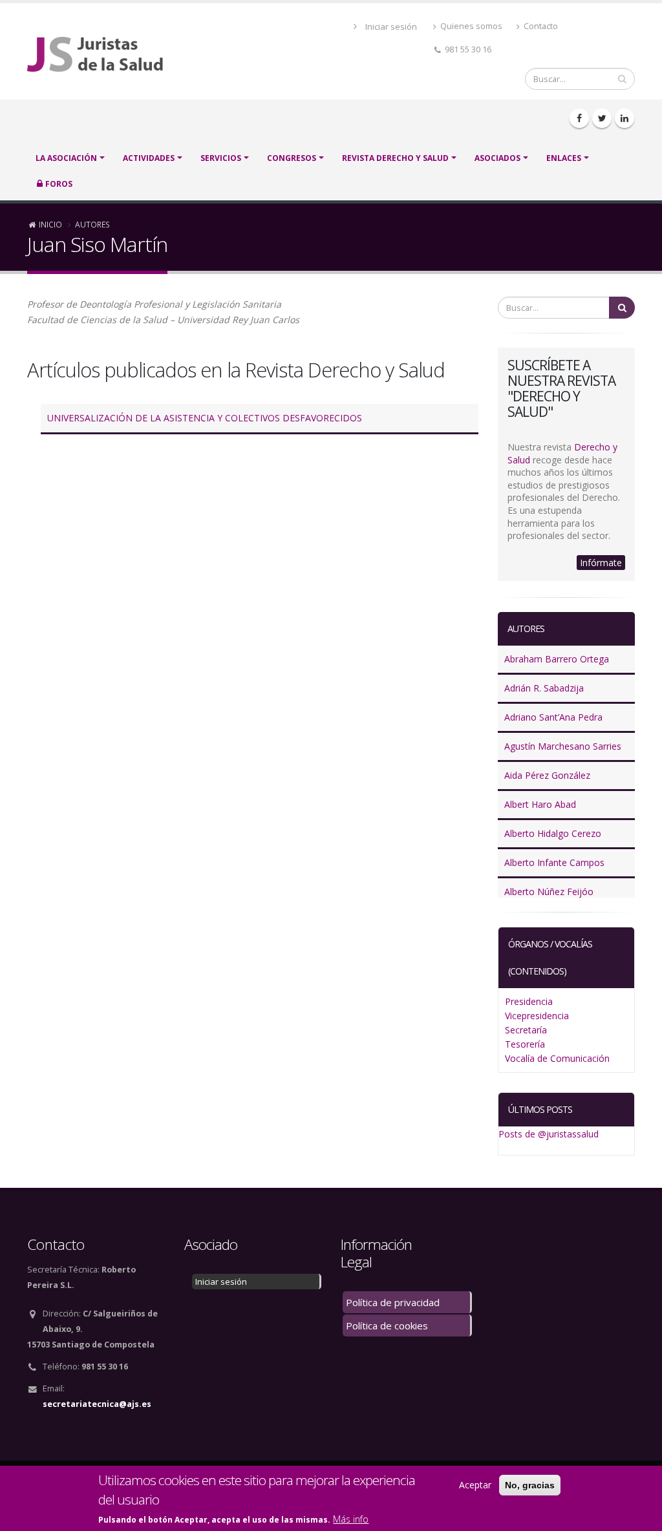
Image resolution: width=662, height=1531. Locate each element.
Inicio (50, 224)
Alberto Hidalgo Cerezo (552, 833)
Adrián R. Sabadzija (544, 688)
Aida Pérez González (547, 775)
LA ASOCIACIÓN (66, 158)
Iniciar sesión (391, 26)
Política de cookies (387, 1325)
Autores (92, 224)
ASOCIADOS (497, 158)
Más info (350, 1519)
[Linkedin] (624, 118)
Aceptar (475, 1485)
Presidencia (529, 1001)
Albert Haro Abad (540, 804)
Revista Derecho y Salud (395, 158)
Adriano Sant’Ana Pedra (553, 717)
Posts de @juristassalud (548, 1134)
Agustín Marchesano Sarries (562, 746)
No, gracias (530, 1485)
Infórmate (601, 562)
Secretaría (526, 1030)
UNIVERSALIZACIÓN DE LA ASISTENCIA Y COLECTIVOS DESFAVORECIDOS (204, 418)
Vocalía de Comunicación (557, 1058)
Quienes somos (470, 26)
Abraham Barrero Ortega (556, 659)
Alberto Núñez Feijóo (548, 891)
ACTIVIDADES (149, 158)
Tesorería (525, 1044)
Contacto (540, 26)
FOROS (58, 183)
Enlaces (563, 158)
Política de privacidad (393, 1302)
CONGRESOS (291, 158)
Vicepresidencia (537, 1015)
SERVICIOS (220, 158)
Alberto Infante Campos (554, 862)
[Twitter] (602, 118)
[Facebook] (579, 118)
